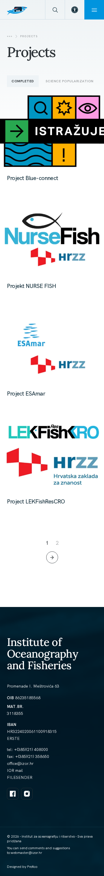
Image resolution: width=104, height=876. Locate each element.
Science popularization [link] (70, 81)
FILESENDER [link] (19, 777)
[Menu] (94, 9)
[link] (74, 9)
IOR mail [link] (15, 770)
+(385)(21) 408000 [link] (31, 749)
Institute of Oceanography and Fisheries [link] (42, 653)
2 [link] (57, 543)
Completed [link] (23, 81)
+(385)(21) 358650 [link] (32, 756)
